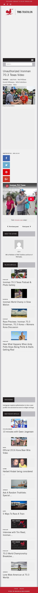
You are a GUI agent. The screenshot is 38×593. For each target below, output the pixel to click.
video (15, 85)
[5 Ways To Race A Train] (19, 509)
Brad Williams (22, 79)
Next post (25, 226)
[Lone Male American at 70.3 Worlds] (19, 570)
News (4, 447)
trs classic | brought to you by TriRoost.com (19, 1)
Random (5, 299)
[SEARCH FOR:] (19, 64)
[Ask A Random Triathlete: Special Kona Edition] (19, 487)
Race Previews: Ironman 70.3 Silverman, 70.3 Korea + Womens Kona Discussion (18, 324)
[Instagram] (10, 4)
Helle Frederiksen (21, 82)
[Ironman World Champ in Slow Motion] (19, 297)
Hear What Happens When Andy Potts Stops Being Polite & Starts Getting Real (18, 347)
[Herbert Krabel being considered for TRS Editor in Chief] (19, 466)
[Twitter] (4, 4)
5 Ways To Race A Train (13, 513)
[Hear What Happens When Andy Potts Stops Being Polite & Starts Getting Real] (19, 339)
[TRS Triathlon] (19, 11)
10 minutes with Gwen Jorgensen (18, 431)
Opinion (5, 490)
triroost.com (18, 220)
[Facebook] (7, 4)
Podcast (5, 279)
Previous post (13, 226)
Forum (16, 588)
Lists (4, 511)
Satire (5, 468)
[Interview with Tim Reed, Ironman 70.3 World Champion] (19, 527)
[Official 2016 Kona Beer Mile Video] (19, 445)
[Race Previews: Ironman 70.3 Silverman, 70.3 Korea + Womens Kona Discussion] (19, 316)
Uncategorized (7, 429)
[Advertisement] (19, 37)
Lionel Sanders (7, 85)
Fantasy (5, 319)
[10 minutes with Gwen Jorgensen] (19, 426)
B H (10, 153)
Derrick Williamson (8, 82)
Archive (22, 588)
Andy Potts (13, 79)
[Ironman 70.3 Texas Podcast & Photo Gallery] (19, 277)
